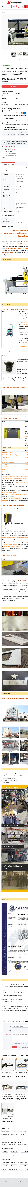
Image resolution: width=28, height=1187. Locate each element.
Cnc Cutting (5, 1165)
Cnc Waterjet (14, 1165)
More (2, 1175)
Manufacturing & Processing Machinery (13, 11)
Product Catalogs (22, 1131)
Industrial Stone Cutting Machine (10, 1155)
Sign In (3, 157)
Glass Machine (14, 1151)
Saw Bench (5, 1151)
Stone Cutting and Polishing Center (8, 1134)
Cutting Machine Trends (8, 1173)
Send (14, 1047)
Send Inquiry (14, 86)
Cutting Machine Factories (9, 1162)
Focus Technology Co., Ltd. (18, 1181)
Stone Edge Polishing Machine (8, 1137)
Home (2, 11)
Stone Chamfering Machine (21, 1137)
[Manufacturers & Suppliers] (14, 2)
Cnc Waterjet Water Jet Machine (10, 1169)
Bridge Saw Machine (19, 1134)
